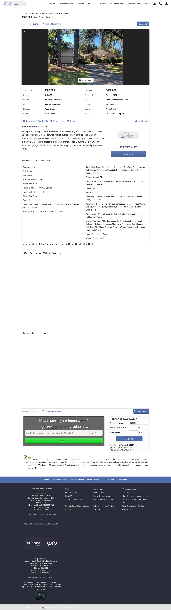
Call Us (45, 121)
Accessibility (61, 607)
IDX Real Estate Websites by (32, 607)
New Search (143, 23)
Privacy (77, 607)
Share (72, 121)
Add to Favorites (33, 23)
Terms (70, 607)
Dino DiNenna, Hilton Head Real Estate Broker (41, 523)
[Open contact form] (154, 3)
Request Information (53, 23)
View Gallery (87, 80)
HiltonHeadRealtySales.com (45, 514)
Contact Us (30, 121)
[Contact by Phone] (160, 3)
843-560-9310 (128, 146)
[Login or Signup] (166, 3)
